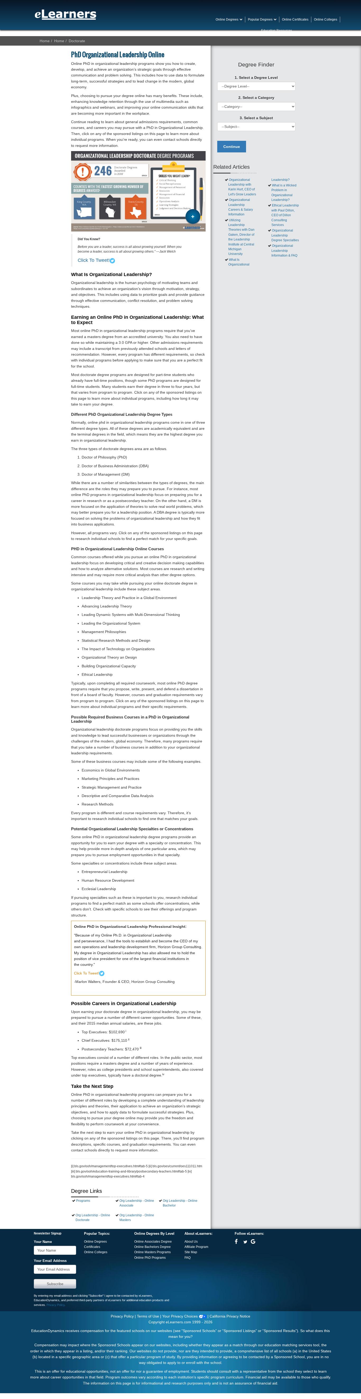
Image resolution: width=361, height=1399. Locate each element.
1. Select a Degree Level (256, 77)
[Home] (65, 14)
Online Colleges (95, 1252)
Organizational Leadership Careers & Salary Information (240, 207)
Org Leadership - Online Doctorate (93, 1218)
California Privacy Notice (230, 1316)
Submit (55, 1284)
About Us (191, 1241)
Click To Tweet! (94, 260)
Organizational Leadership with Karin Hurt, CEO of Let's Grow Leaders (242, 187)
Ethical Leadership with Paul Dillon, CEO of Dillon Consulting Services (285, 215)
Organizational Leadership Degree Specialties (285, 235)
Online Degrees (95, 1241)
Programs (83, 1200)
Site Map (190, 1252)
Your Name (43, 1242)
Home (45, 41)
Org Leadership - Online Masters (136, 1218)
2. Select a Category (256, 97)
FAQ (187, 1258)
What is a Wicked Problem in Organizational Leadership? (284, 192)
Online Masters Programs (152, 1252)
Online (139, 1247)
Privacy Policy (55, 1304)
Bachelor (151, 1247)
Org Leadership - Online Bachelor (180, 1203)
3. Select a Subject (256, 118)
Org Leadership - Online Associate (136, 1203)
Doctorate (77, 41)
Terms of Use (148, 1316)
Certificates (92, 1247)
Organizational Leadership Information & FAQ (284, 250)
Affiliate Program (196, 1247)
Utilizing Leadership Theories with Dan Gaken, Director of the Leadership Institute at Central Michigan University (241, 237)
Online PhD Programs (150, 1258)
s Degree (164, 1247)
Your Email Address (50, 1261)
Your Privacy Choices (180, 1316)
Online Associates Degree (153, 1241)
